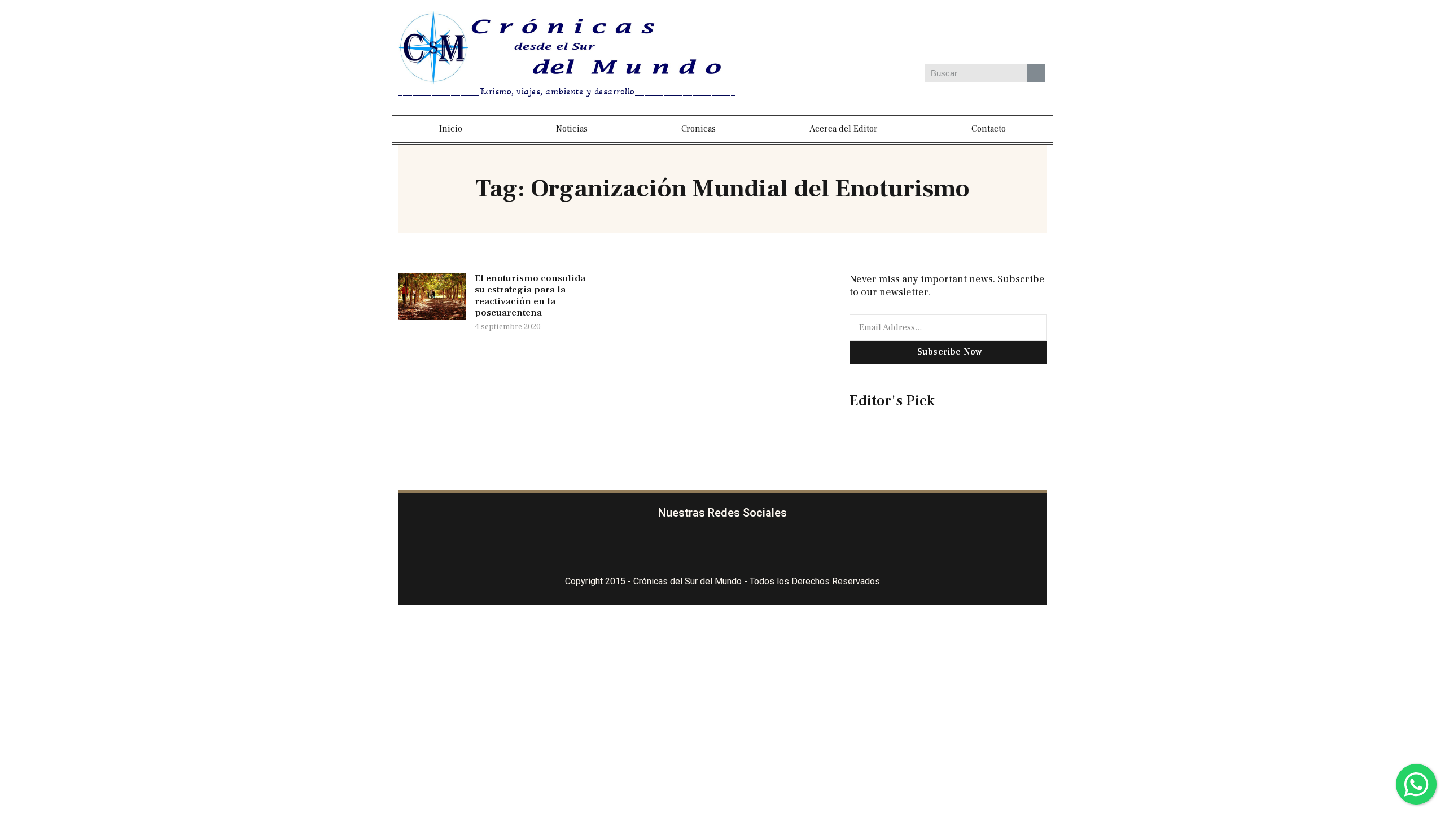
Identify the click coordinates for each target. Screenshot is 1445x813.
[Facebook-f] (656, 548)
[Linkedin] (976, 33)
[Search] (1036, 73)
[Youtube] (1009, 33)
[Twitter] (944, 33)
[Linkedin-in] (790, 548)
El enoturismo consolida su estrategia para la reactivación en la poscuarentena (530, 295)
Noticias (572, 128)
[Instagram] (911, 33)
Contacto (988, 128)
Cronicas (698, 128)
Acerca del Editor (843, 128)
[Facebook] (878, 33)
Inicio (450, 128)
